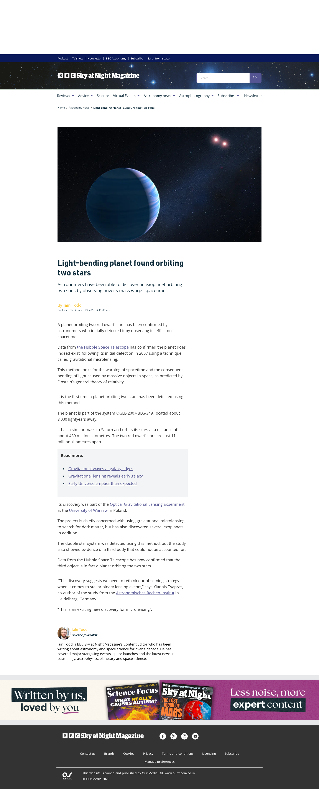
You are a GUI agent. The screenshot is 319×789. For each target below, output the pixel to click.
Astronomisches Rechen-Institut (145, 592)
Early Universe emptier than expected (102, 483)
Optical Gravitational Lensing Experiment (147, 504)
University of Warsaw (88, 510)
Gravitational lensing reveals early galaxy (105, 476)
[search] (255, 78)
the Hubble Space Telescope (103, 347)
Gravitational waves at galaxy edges (100, 468)
